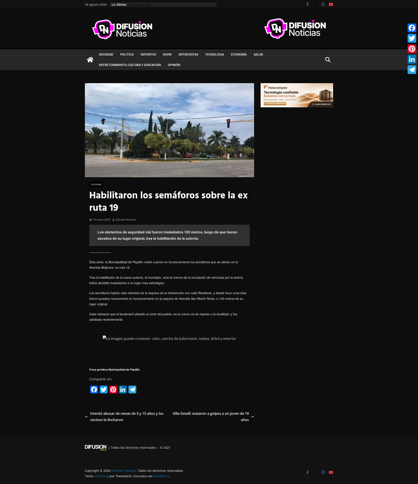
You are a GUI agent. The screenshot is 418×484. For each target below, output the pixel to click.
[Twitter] (412, 38)
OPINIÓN (174, 65)
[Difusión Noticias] (90, 59)
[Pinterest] (412, 49)
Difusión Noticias (126, 219)
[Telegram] (412, 69)
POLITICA (127, 54)
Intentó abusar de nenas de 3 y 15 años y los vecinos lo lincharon (126, 416)
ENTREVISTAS (188, 54)
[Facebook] (412, 28)
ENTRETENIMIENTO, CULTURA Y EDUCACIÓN (130, 65)
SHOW (167, 54)
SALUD (258, 54)
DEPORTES (148, 54)
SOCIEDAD (106, 54)
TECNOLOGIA (214, 54)
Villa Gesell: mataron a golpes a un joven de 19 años (211, 416)
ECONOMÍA (239, 54)
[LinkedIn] (412, 59)
